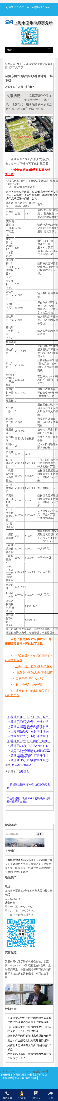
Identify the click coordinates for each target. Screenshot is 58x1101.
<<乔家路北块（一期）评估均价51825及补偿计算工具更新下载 (27, 736)
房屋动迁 (17, 765)
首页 (19, 64)
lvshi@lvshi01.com (39, 7)
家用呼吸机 (40, 1074)
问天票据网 (19, 1074)
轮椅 (30, 1074)
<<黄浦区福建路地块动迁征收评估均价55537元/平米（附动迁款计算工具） (28, 727)
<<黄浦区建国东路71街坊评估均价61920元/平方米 (27, 756)
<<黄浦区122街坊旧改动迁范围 (27, 741)
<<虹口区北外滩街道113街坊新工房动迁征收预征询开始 (28, 751)
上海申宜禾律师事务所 (33, 23)
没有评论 (30, 86)
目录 (9, 50)
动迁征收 (23, 771)
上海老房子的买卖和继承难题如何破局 (29, 1035)
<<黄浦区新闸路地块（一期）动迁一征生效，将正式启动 (27, 722)
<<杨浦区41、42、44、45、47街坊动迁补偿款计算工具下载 (27, 717)
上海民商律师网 (14, 860)
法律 (34, 1078)
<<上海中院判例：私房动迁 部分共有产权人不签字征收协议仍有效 (28, 731)
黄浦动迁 (29, 765)
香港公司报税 (22, 1078)
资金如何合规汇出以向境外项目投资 (28, 1040)
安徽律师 (7, 1078)
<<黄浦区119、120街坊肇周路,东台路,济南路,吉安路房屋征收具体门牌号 (28, 760)
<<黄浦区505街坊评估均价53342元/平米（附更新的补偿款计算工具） (28, 746)
